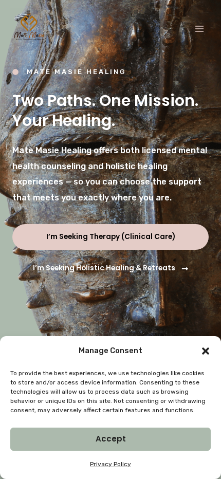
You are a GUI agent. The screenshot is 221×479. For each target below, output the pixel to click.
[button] (205, 351)
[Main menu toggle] (199, 29)
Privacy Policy (110, 464)
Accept (111, 438)
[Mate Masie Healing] (29, 27)
